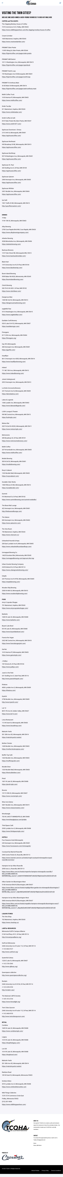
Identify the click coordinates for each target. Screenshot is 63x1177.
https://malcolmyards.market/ (12, 737)
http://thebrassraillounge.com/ (12, 511)
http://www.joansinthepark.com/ (12, 679)
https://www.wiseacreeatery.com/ (13, 808)
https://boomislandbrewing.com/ (12, 279)
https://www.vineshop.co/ (10, 922)
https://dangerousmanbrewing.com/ (14, 303)
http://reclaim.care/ (8, 990)
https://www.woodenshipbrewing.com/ (14, 593)
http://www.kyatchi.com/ (10, 702)
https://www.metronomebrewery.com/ (14, 441)
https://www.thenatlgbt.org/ (11, 1002)
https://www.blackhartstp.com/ (12, 268)
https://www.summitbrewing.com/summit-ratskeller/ (19, 500)
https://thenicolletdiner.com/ (11, 773)
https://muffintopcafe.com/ (11, 761)
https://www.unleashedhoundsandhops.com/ (17, 546)
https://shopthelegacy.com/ (11, 1043)
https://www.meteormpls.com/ (12, 429)
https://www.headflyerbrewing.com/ (14, 362)
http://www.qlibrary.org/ (10, 966)
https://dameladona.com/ (10, 394)
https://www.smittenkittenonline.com (14, 1087)
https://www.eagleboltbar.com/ (12, 315)
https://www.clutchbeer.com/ (11, 291)
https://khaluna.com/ (9, 690)
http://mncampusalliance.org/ (11, 937)
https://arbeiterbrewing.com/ (11, 244)
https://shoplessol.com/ (9, 1055)
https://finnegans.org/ (9, 338)
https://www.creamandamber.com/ (13, 42)
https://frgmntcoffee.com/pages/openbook (16, 65)
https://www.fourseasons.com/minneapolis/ (16, 846)
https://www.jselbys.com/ (10, 667)
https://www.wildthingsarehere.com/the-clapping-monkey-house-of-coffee (26, 30)
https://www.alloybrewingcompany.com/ (15, 232)
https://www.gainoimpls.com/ (11, 655)
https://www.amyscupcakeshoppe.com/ (15, 608)
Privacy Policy (45, 1170)
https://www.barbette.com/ (11, 620)
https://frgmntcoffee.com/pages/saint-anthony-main (19, 89)
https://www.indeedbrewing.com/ (13, 373)
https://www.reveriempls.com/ (12, 796)
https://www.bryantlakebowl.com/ (13, 632)
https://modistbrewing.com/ (11, 464)
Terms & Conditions (56, 1170)
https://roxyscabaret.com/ (10, 476)
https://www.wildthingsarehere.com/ (14, 1104)
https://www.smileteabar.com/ (12, 112)
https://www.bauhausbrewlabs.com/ (14, 256)
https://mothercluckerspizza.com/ (13, 749)
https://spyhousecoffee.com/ (11, 136)
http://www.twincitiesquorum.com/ (13, 1016)
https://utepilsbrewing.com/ (11, 582)
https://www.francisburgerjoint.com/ (14, 643)
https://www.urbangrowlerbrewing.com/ (15, 570)
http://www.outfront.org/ (10, 952)
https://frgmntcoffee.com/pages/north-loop (16, 77)
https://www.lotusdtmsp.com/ (12, 726)
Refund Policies (35, 1170)
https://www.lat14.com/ (10, 714)
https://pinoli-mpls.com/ (10, 784)
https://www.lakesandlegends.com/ (13, 406)
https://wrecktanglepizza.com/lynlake (14, 819)
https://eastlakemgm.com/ (10, 326)
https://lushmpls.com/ (9, 417)
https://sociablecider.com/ (10, 488)
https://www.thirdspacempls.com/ (13, 831)
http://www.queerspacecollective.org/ (14, 975)
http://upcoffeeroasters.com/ (11, 206)
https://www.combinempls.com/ (12, 1031)
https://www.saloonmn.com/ (11, 523)
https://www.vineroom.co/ (10, 535)
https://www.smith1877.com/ (11, 124)
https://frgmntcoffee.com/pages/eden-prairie (16, 53)
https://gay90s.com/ (8, 350)
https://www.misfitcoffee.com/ (12, 100)
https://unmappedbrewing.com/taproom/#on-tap (18, 558)
